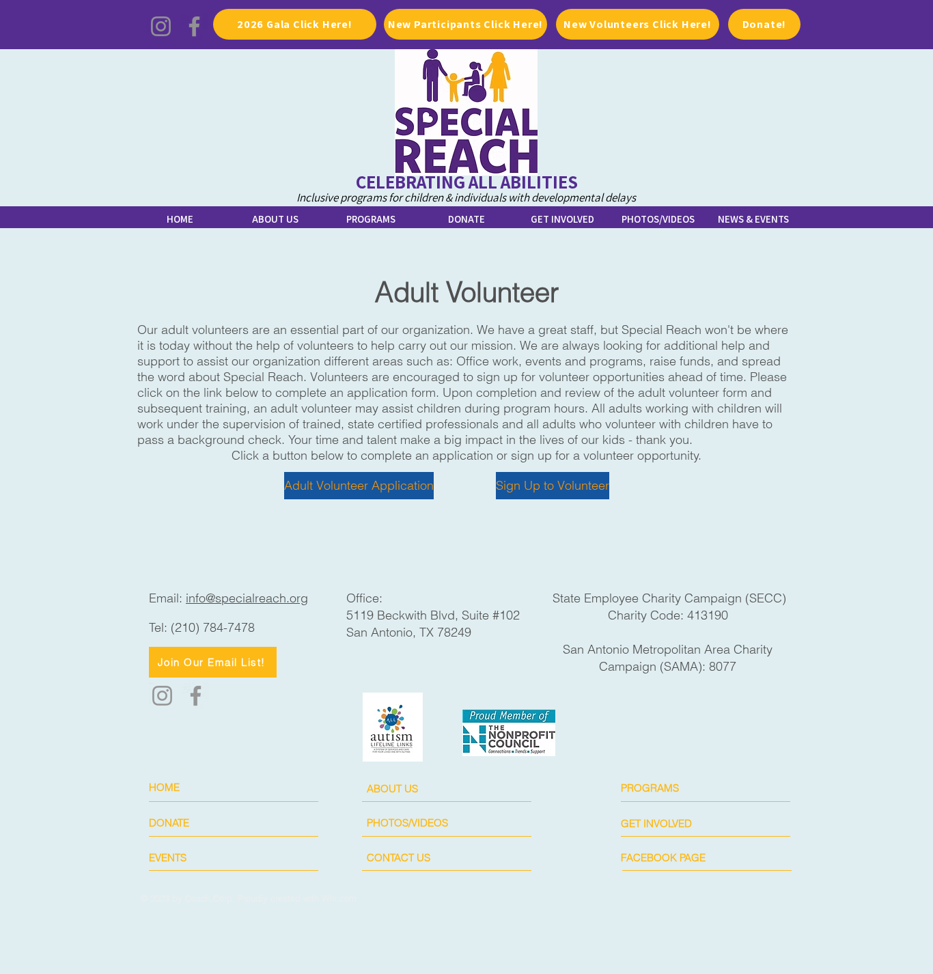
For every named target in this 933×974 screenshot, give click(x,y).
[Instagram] (161, 26)
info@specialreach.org (247, 598)
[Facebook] (194, 26)
